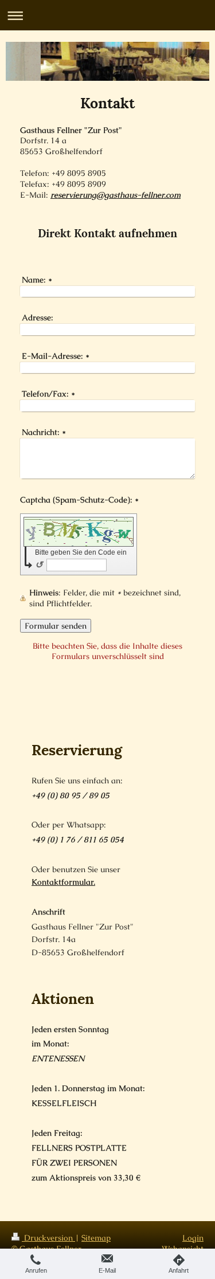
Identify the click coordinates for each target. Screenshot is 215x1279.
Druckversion (48, 1238)
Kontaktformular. (63, 882)
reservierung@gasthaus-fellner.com (115, 195)
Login (193, 1238)
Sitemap (96, 1238)
